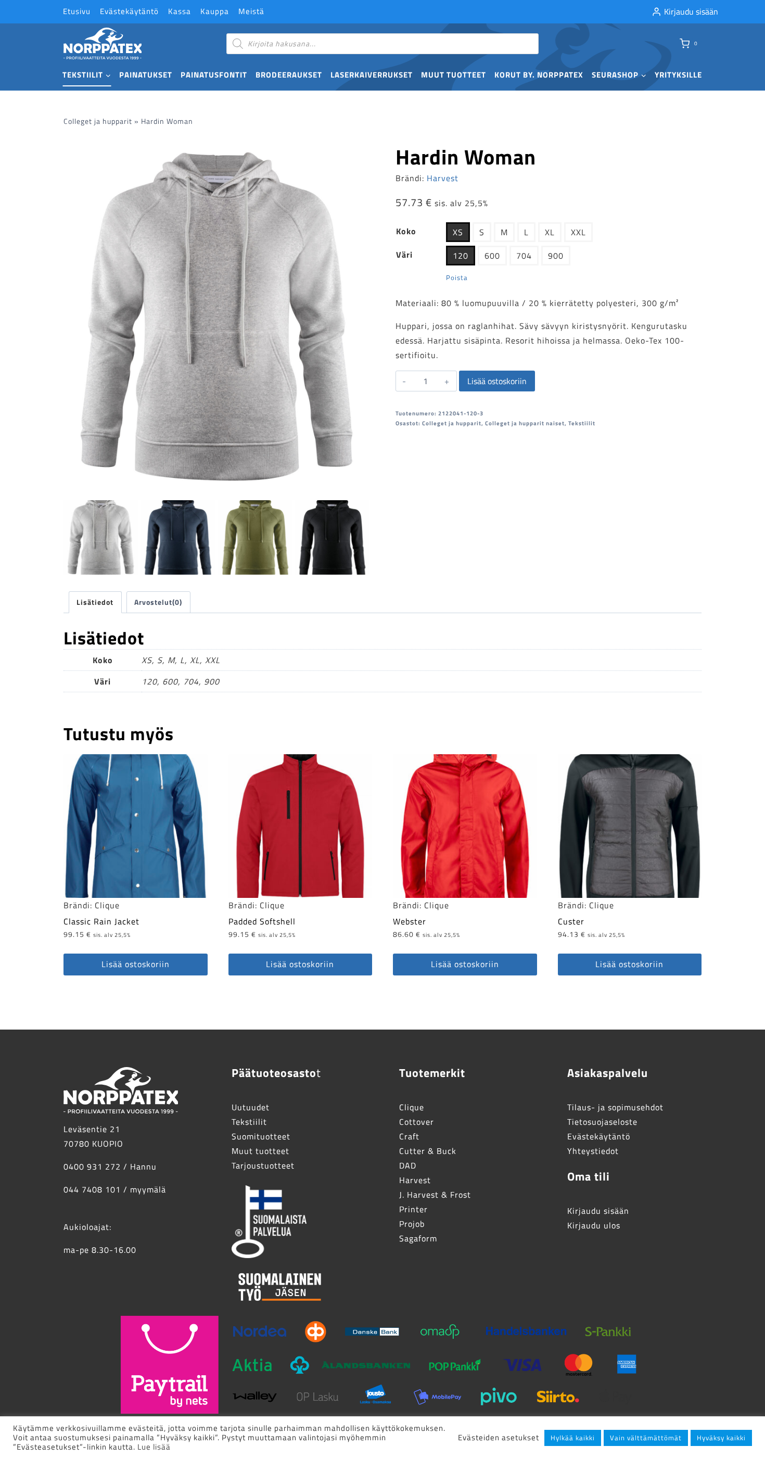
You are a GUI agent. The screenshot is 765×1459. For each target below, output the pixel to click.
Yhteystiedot (593, 1151)
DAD (407, 1165)
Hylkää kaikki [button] (573, 1437)
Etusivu (77, 11)
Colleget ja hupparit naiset (525, 422)
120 (460, 255)
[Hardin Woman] (216, 316)
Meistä (251, 11)
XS (458, 232)
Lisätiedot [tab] (94, 602)
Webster (409, 921)
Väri (404, 254)
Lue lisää (154, 1447)
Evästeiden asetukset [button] (498, 1437)
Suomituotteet (261, 1136)
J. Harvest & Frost (435, 1194)
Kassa (179, 11)
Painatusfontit (214, 75)
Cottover (416, 1121)
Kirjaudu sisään (598, 1210)
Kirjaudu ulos (593, 1225)
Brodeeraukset (289, 75)
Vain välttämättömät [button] (646, 1437)
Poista (457, 277)
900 (556, 255)
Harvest (442, 178)
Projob (412, 1223)
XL (550, 232)
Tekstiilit (581, 422)
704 (524, 255)
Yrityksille (678, 75)
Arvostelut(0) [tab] (158, 602)
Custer (571, 921)
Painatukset (145, 75)
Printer (413, 1209)
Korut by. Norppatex (538, 75)
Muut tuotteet (453, 75)
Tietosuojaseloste (602, 1121)
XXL (578, 232)
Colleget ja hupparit (97, 121)
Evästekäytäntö (129, 11)
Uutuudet (251, 1107)
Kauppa (214, 11)
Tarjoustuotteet (263, 1165)
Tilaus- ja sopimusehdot (615, 1107)
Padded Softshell (262, 921)
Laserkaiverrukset (371, 75)
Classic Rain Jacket (101, 921)
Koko (406, 231)
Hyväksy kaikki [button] (721, 1437)
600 (492, 255)
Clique (107, 905)
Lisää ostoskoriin (497, 381)
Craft (409, 1136)
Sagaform (418, 1238)
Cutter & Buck (427, 1151)
